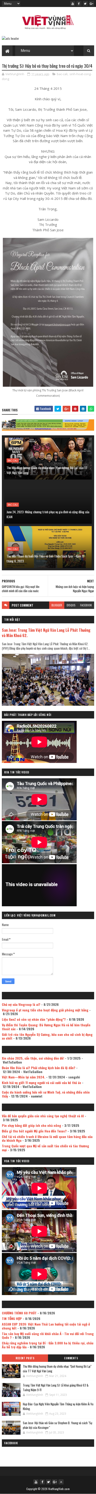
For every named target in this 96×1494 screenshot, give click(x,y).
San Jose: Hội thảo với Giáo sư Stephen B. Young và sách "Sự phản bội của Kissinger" (57, 1425)
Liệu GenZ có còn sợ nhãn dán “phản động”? (34, 1019)
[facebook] (79, 3)
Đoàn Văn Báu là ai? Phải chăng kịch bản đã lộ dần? (38, 1067)
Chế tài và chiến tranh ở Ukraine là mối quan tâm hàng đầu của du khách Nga (47, 1138)
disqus (71, 605)
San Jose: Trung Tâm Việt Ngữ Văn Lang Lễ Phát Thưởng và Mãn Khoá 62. (46, 632)
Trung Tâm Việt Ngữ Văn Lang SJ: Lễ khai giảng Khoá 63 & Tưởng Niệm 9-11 (56, 1387)
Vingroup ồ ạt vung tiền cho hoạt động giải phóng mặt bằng (45, 1009)
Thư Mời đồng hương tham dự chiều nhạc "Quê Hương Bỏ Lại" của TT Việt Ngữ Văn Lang (47, 470)
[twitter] (85, 3)
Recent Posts (25, 1358)
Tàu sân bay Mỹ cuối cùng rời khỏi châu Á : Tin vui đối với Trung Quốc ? (48, 1335)
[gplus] (91, 3)
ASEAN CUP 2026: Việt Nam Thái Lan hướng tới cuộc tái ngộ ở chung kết (46, 1326)
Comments (71, 1358)
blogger (56, 605)
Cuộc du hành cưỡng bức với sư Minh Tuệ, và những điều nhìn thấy (46, 1094)
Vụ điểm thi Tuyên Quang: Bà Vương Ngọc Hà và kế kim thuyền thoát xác (46, 1026)
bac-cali (62, 74)
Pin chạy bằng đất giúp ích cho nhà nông (31, 1125)
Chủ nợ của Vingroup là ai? (21, 1004)
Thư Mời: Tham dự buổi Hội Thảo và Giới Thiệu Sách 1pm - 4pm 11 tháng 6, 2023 (45, 558)
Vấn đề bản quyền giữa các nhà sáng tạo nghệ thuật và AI (43, 1115)
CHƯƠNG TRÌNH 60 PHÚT (19, 1312)
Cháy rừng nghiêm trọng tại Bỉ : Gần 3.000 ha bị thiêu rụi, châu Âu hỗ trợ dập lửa (47, 1344)
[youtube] (72, 3)
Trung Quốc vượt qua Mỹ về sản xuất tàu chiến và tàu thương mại (45, 1147)
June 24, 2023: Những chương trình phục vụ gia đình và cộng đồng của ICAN (48, 514)
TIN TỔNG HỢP (12, 1318)
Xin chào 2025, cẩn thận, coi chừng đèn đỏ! (33, 1058)
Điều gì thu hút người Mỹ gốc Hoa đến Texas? (34, 1130)
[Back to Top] (61, 1481)
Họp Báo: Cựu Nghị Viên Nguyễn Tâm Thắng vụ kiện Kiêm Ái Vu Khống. (58, 1406)
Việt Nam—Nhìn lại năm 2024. (23, 1076)
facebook (86, 605)
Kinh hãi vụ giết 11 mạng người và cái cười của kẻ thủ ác (41, 1082)
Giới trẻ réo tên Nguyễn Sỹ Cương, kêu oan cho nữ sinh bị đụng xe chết (47, 1036)
